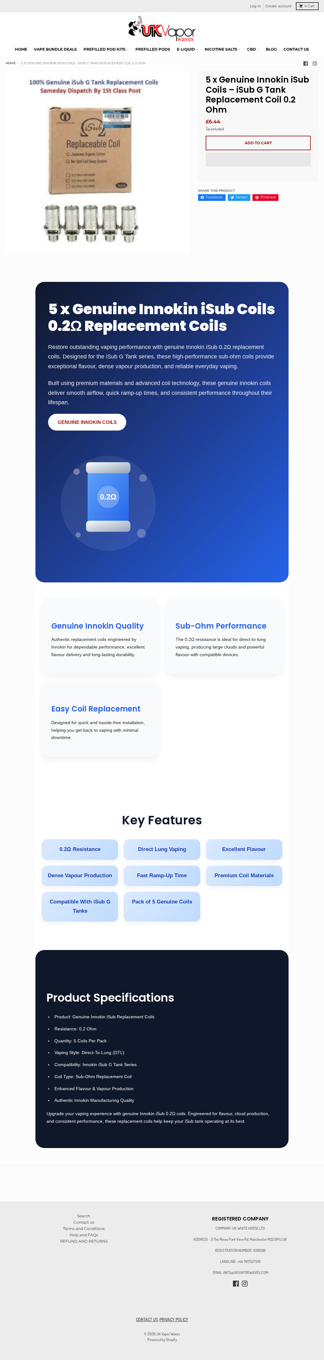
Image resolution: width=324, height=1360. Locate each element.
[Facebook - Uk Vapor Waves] (305, 63)
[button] (258, 159)
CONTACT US (147, 1319)
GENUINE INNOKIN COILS (87, 422)
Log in (255, 6)
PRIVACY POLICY (173, 1319)
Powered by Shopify (162, 1339)
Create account (278, 6)
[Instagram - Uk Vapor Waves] (315, 63)
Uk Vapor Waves (168, 1333)
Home (11, 63)
